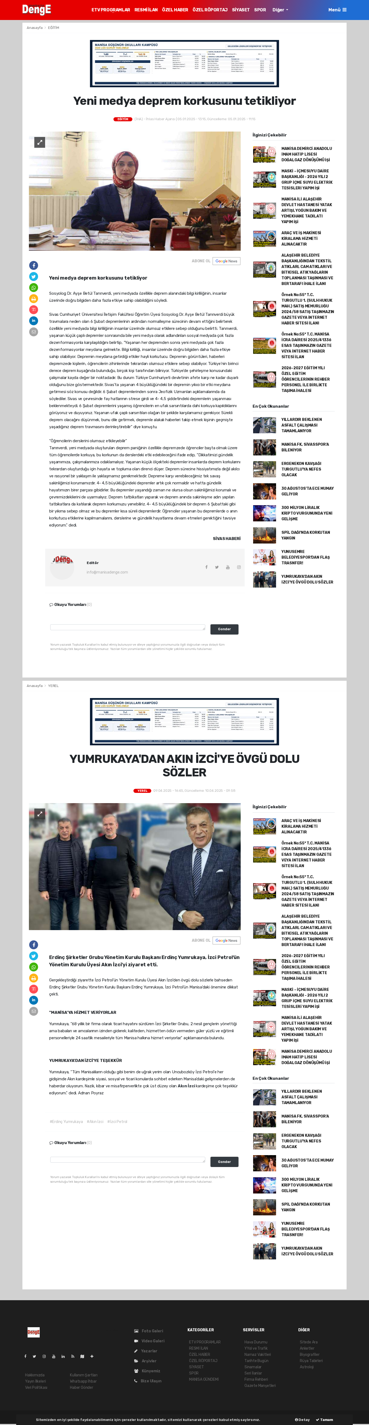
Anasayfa (35, 28)
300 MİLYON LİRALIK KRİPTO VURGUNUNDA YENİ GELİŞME (307, 513)
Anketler (307, 1348)
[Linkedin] (65, 1356)
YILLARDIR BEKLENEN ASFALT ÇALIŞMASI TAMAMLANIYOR (301, 425)
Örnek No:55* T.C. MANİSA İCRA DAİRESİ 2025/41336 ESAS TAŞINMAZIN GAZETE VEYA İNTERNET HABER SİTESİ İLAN (306, 345)
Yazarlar (148, 1351)
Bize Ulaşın (151, 1381)
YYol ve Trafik (255, 1348)
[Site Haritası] (84, 1356)
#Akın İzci (95, 1121)
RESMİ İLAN (146, 9)
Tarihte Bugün (256, 1361)
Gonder (224, 629)
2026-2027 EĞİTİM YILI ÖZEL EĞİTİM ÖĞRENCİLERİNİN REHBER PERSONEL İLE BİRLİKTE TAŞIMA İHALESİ (305, 379)
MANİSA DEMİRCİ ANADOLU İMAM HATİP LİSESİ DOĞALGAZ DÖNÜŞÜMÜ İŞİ (306, 154)
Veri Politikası (36, 1387)
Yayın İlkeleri (35, 1381)
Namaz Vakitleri (257, 1354)
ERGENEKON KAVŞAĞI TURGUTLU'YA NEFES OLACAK (301, 469)
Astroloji (307, 1367)
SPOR (260, 9)
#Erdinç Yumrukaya (66, 1121)
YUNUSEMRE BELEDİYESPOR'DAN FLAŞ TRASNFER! (305, 557)
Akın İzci (187, 1086)
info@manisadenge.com (107, 572)
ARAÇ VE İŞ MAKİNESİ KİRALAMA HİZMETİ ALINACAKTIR (301, 239)
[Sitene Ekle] (94, 1356)
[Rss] (75, 1356)
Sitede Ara (309, 1342)
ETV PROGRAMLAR (111, 9)
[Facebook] (27, 1356)
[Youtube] (56, 1356)
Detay (304, 1420)
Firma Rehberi (256, 1379)
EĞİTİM (53, 28)
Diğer (279, 9)
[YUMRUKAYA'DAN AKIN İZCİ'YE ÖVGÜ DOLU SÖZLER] (135, 866)
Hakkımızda (35, 1375)
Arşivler (149, 1361)
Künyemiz (150, 1371)
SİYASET (241, 9)
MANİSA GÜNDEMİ (204, 1379)
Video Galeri (152, 1341)
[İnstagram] (46, 1356)
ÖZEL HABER (175, 9)
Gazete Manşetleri (260, 1385)
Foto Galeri (152, 1331)
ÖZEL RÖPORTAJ (210, 9)
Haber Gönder (81, 1387)
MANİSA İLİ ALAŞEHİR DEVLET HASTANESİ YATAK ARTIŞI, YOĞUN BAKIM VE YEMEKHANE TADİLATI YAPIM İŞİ (306, 210)
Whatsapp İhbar (83, 1381)
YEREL (53, 686)
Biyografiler (310, 1354)
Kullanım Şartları (84, 1375)
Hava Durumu (255, 1342)
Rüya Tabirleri (311, 1361)
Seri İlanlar (253, 1373)
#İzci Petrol (117, 1121)
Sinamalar (252, 1367)
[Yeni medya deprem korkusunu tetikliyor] (135, 191)
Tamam (326, 1420)
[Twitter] (37, 1356)
